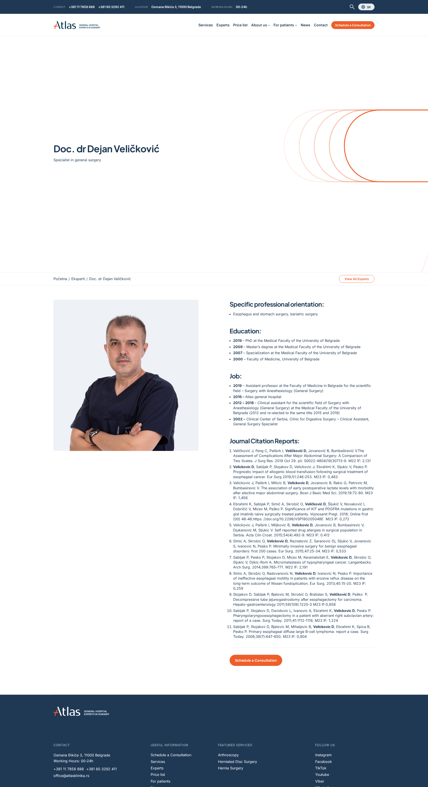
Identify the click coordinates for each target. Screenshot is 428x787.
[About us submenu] (269, 25)
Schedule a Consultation (353, 25)
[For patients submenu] (296, 25)
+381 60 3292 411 (111, 7)
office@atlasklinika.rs (71, 775)
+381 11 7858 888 (82, 7)
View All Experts (357, 279)
